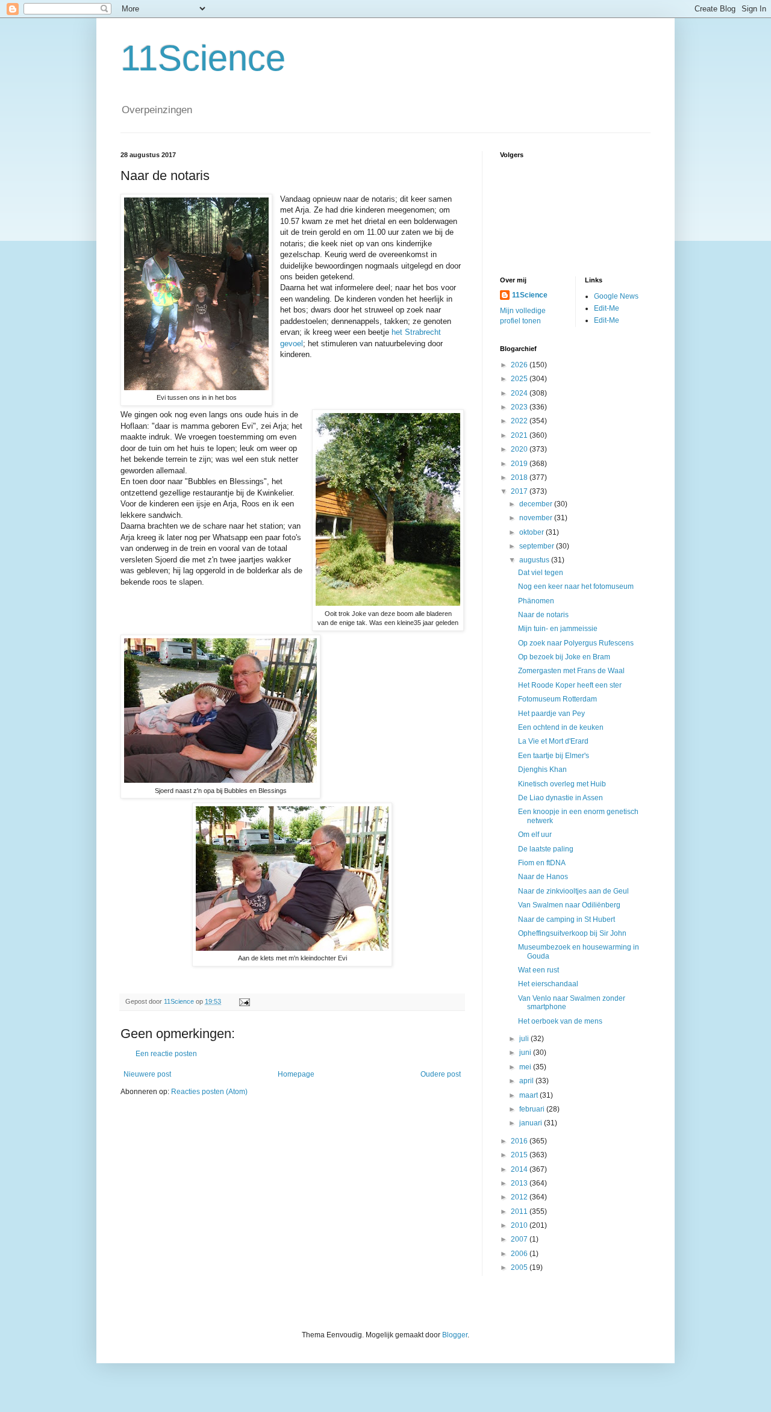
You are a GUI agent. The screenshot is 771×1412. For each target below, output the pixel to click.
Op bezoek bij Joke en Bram (564, 657)
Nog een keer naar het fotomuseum (576, 586)
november (536, 518)
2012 (520, 1197)
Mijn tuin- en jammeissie (558, 628)
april (527, 1081)
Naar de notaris (543, 615)
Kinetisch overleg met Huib (562, 784)
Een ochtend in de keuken (561, 727)
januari (531, 1123)
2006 (520, 1253)
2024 (520, 393)
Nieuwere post (147, 1074)
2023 (520, 407)
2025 (520, 379)
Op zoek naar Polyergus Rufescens (576, 643)
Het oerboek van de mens (560, 1021)
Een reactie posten (166, 1054)
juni (526, 1052)
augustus (535, 560)
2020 (520, 449)
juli (525, 1038)
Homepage (296, 1074)
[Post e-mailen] (244, 1001)
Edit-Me (606, 308)
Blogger (454, 1335)
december (536, 504)
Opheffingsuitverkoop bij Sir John (572, 933)
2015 (520, 1155)
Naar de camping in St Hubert (566, 919)
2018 (520, 477)
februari (532, 1109)
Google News (616, 296)
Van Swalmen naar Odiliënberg (569, 905)
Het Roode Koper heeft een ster (570, 685)
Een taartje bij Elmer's (553, 755)
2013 (520, 1183)
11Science (203, 58)
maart (529, 1095)
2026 (520, 365)
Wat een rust (538, 970)
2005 (520, 1267)
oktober (532, 532)
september (537, 546)
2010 (520, 1225)
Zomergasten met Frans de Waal (571, 671)
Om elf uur (535, 834)
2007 (520, 1239)
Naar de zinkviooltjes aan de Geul (573, 891)
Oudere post (440, 1074)
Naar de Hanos (543, 876)
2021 (520, 435)
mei (526, 1067)
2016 (520, 1141)
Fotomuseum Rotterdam (557, 699)
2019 (520, 463)
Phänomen (536, 601)
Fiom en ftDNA (542, 863)
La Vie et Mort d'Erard (553, 741)
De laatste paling (545, 849)
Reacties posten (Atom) (209, 1091)
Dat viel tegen (540, 572)
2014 (520, 1169)
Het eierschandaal (548, 984)
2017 (520, 491)
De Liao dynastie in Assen (560, 798)
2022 (520, 421)
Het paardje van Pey (551, 713)
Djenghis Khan (542, 769)
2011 (520, 1211)
